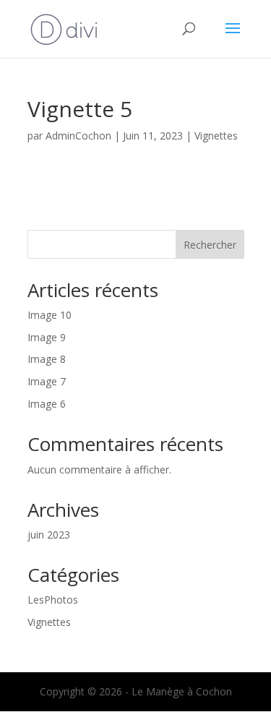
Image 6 (46, 404)
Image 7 (46, 381)
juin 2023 (48, 534)
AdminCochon (78, 135)
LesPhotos (52, 599)
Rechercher (210, 245)
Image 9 (46, 337)
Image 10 (49, 315)
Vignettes (216, 135)
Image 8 (46, 359)
